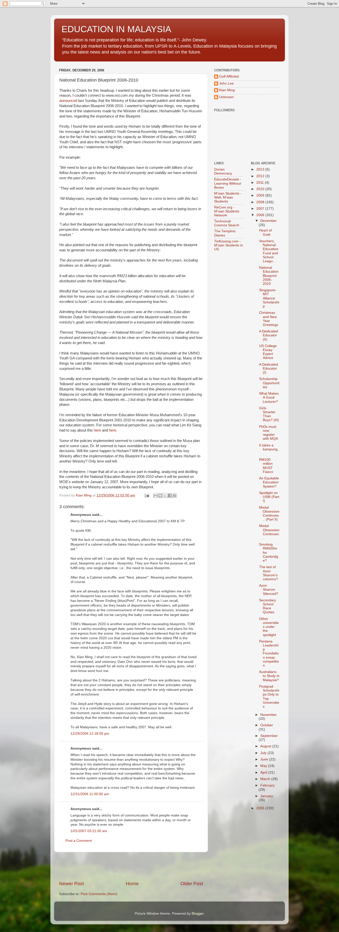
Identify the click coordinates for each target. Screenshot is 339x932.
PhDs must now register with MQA (268, 433)
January (266, 796)
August (266, 746)
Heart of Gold (265, 232)
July (264, 753)
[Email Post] (146, 495)
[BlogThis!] (160, 495)
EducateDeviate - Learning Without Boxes (227, 183)
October (266, 725)
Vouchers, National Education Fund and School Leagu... (268, 251)
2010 (260, 189)
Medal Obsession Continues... (269, 532)
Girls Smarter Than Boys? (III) (269, 414)
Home (132, 883)
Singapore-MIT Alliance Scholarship (269, 298)
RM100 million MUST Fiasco (266, 466)
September (269, 736)
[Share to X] (165, 495)
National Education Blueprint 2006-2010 (268, 276)
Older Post (191, 883)
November (268, 715)
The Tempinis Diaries (225, 233)
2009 (260, 195)
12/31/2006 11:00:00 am (89, 794)
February (267, 785)
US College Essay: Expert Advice (268, 352)
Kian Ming (227, 90)
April (264, 772)
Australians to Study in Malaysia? (269, 676)
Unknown (226, 97)
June (264, 759)
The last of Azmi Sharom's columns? (268, 573)
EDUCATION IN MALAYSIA (116, 29)
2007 (260, 208)
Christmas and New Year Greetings (268, 319)
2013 (260, 169)
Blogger (197, 913)
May (264, 766)
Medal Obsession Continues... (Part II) (269, 514)
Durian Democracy (223, 171)
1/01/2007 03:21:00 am (88, 831)
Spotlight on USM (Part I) (269, 497)
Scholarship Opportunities (269, 383)
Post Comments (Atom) (99, 894)
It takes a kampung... (269, 449)
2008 (260, 202)
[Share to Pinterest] (174, 495)
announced (68, 101)
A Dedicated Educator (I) (268, 368)
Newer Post (71, 883)
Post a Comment (79, 841)
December (268, 221)
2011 (260, 182)
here (97, 430)
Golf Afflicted (229, 76)
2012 (260, 176)
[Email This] (155, 495)
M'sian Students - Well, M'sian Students (227, 197)
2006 (260, 215)
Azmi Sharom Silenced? (268, 589)
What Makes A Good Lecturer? (269, 397)
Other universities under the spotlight (269, 627)
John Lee (226, 83)
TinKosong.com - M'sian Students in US (228, 245)
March (265, 779)
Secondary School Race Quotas (267, 606)
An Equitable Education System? (269, 482)
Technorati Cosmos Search (226, 223)
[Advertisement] (131, 866)
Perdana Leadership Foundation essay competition (269, 653)
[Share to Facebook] (169, 495)
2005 (260, 808)
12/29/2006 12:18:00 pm (89, 733)
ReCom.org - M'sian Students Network (226, 211)
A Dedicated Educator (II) (268, 335)
